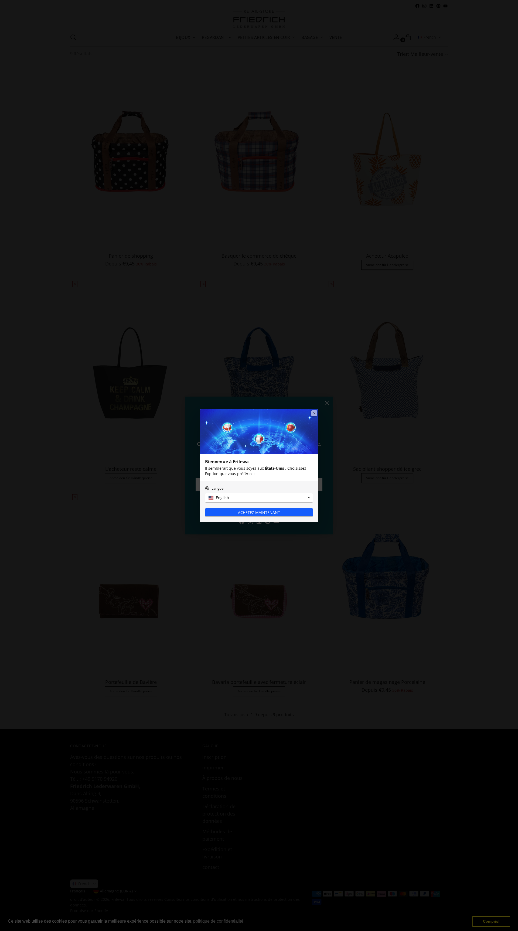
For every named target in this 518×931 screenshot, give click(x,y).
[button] (259, 498)
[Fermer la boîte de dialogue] (314, 413)
